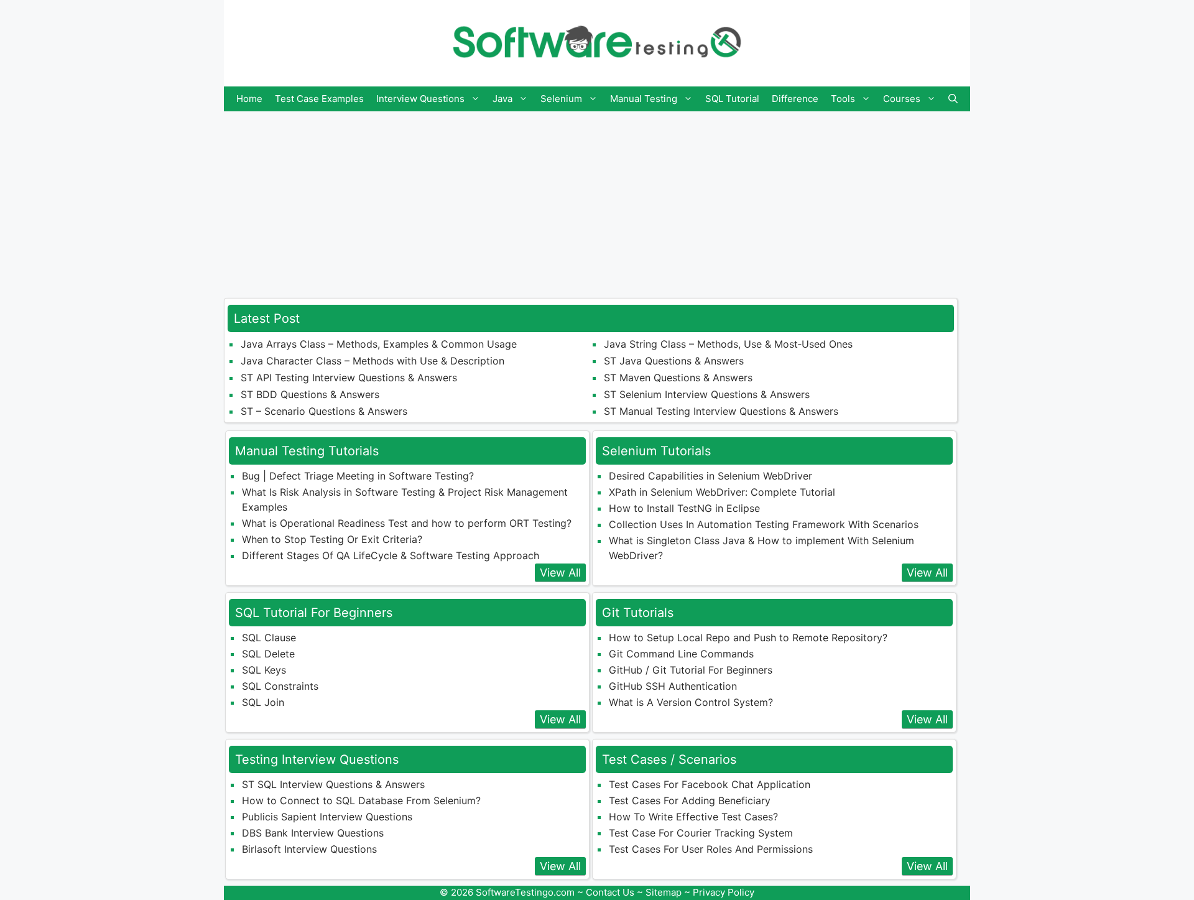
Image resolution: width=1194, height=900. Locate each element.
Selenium (561, 98)
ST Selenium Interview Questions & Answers (707, 394)
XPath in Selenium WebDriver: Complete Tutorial (722, 492)
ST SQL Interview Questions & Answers (333, 784)
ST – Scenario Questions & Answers (324, 411)
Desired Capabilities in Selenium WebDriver (710, 476)
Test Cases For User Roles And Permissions (711, 849)
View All (560, 572)
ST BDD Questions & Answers (310, 394)
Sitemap (664, 892)
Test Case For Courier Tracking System (701, 833)
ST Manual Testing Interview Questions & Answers (721, 411)
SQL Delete (268, 653)
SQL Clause (269, 637)
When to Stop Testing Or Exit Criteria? (332, 539)
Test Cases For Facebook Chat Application (709, 784)
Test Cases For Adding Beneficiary (690, 800)
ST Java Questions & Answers (674, 361)
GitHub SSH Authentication (673, 686)
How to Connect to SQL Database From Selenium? (361, 800)
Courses (901, 98)
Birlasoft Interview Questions (309, 849)
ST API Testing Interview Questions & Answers (349, 377)
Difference (795, 98)
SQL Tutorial (732, 98)
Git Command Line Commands (681, 653)
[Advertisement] (597, 198)
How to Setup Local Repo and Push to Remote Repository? (748, 637)
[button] (953, 98)
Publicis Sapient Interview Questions (327, 816)
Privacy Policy (723, 892)
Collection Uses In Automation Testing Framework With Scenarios (764, 524)
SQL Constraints (280, 686)
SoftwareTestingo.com (525, 892)
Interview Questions (420, 98)
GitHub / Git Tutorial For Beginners (690, 670)
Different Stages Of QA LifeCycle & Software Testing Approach (390, 555)
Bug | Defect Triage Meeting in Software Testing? (358, 476)
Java (502, 98)
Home (249, 98)
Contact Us (610, 892)
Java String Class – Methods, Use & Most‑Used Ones (728, 344)
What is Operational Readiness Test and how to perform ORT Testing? (407, 523)
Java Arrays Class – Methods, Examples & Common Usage (379, 344)
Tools (843, 98)
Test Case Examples (319, 98)
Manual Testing (643, 98)
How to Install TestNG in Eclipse (684, 508)
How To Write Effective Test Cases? (693, 816)
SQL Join (263, 702)
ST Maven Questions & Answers (678, 377)
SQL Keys (264, 670)
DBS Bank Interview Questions (313, 833)
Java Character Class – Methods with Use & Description (372, 361)
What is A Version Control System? (691, 702)
